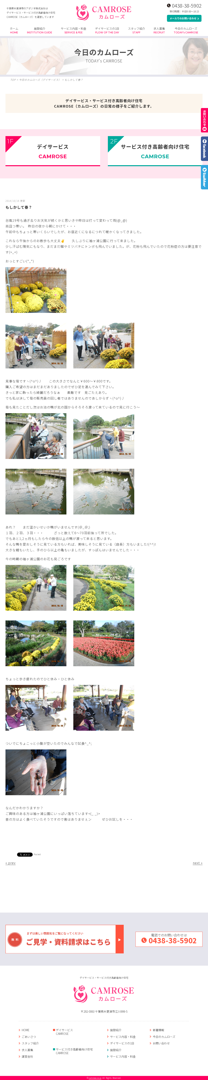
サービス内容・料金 (73, 30)
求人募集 (159, 30)
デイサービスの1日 (107, 30)
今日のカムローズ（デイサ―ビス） (40, 79)
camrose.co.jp (95, 1077)
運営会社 (27, 1056)
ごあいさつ (29, 1037)
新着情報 (158, 1030)
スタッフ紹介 (136, 30)
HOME (25, 1030)
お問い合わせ (161, 1043)
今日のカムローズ (186, 30)
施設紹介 (39, 30)
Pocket (37, 854)
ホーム (14, 30)
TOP (13, 79)
